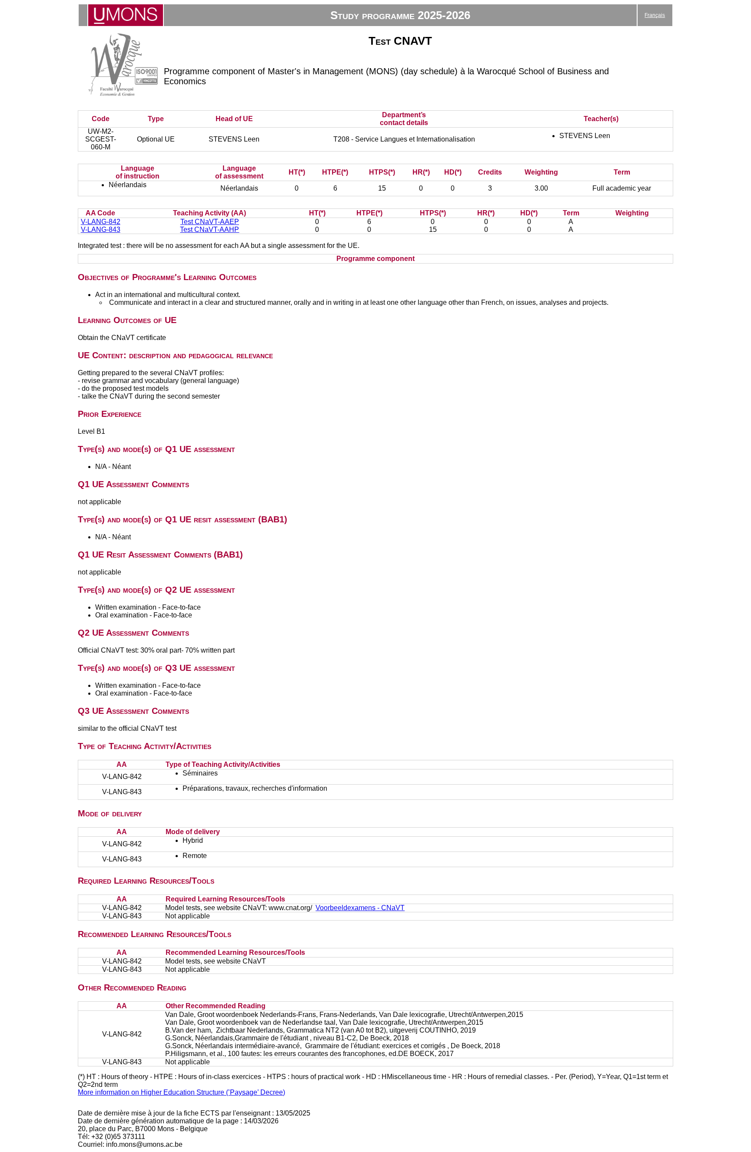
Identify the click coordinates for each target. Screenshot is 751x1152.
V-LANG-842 (100, 221)
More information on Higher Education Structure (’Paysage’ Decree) (181, 1092)
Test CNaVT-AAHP (209, 229)
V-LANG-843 (100, 229)
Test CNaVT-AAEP (209, 221)
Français (655, 15)
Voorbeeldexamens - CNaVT (360, 907)
